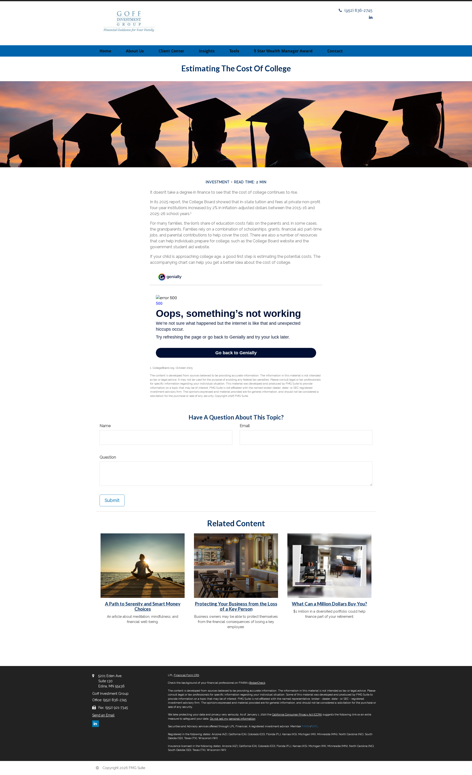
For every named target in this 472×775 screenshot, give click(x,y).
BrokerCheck (257, 682)
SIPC (315, 726)
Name (105, 425)
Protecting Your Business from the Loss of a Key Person (236, 606)
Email (245, 425)
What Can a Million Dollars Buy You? (329, 603)
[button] (134, 51)
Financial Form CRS (186, 675)
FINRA (306, 726)
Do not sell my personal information (232, 718)
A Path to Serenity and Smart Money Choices (142, 606)
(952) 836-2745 (358, 10)
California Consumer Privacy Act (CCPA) (297, 714)
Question (108, 457)
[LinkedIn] (370, 17)
